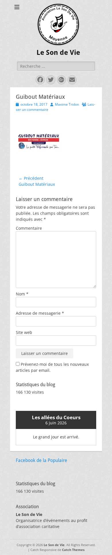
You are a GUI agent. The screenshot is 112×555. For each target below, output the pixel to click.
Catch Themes (73, 550)
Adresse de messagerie (40, 313)
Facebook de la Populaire (41, 460)
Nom (22, 294)
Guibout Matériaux (40, 96)
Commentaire (29, 228)
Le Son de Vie (58, 53)
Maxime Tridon (67, 104)
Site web (24, 332)
